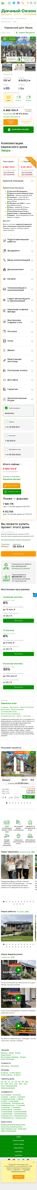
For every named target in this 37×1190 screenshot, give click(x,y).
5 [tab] (19, 803)
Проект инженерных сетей (9, 1129)
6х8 (5, 1081)
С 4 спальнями (15, 1107)
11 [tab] (33, 902)
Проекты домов (18, 1140)
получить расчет (30, 796)
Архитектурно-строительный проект (11, 1126)
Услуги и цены (18, 1144)
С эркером (4, 1101)
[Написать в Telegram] (14, 3)
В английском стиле (18, 1103)
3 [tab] (13, 803)
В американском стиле (8, 1105)
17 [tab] (21, 947)
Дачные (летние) (6, 1055)
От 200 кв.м (17, 1075)
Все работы (23, 911)
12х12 (20, 1083)
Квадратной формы (11, 1086)
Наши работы (18, 1148)
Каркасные (4, 1053)
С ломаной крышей (6, 1113)
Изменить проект (27, 59)
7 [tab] (24, 803)
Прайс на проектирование (8, 1131)
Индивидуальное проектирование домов (13, 1124)
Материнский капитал (11, 116)
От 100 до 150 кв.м (15, 1072)
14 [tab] (20, 904)
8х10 (26, 1081)
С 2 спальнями (20, 1105)
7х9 (16, 1081)
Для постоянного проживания (10, 714)
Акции (18, 1137)
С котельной (27, 716)
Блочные (18, 1053)
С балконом (4, 1097)
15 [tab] (23, 904)
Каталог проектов (21, 18)
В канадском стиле (6, 1115)
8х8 (19, 1081)
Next (33, 50)
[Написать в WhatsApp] (9, 3)
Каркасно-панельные (27, 707)
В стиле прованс (14, 1101)
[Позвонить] (23, 3)
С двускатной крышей (19, 1111)
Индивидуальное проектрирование (15, 540)
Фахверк (11, 1053)
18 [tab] (24, 947)
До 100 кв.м (4, 1072)
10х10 (6, 1083)
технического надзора (20, 568)
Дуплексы (23, 1057)
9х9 (2, 1083)
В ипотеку (8, 114)
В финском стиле (20, 1118)
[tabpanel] (18, 775)
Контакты (18, 1155)
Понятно (18, 1177)
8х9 (23, 1081)
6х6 (2, 1081)
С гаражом (12, 1097)
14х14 (2, 1086)
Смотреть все (7, 957)
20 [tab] (30, 947)
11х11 (15, 1083)
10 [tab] (30, 902)
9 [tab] (30, 803)
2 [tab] (10, 803)
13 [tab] (17, 904)
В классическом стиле (20, 1115)
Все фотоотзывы (27, 852)
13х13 (25, 1083)
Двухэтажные (15, 1066)
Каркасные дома (5, 21)
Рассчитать (18, 620)
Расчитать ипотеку (12, 479)
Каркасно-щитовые (17, 709)
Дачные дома (5, 709)
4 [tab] (16, 803)
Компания (18, 1151)
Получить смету (10, 122)
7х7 (9, 1081)
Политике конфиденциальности (20, 1170)
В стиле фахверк (6, 1094)
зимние (19, 716)
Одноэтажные (14, 707)
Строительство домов (7, 18)
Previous (4, 50)
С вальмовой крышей (20, 1113)
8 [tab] (27, 803)
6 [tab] (21, 803)
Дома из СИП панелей (7, 1059)
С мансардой (21, 1097)
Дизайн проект (22, 1129)
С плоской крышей (6, 1111)
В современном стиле (8, 716)
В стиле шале (17, 1094)
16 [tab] (19, 947)
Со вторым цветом (6, 1109)
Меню (35, 3)
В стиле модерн (6, 1103)
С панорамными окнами (9, 711)
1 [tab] (7, 803)
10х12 (11, 1083)
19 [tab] (27, 947)
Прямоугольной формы (8, 1088)
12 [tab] (14, 904)
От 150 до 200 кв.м (6, 1075)
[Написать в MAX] (18, 3)
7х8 (12, 1081)
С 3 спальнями (5, 1107)
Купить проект (13, 485)
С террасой (4, 707)
